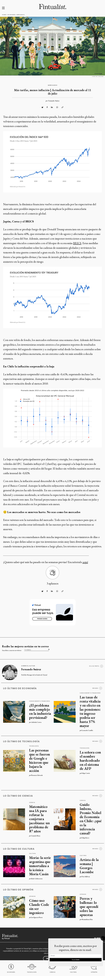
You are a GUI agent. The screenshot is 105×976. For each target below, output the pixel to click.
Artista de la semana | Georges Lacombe (89, 865)
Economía (11, 15)
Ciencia (32, 802)
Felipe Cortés (86, 773)
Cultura (32, 853)
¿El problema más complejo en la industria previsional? (40, 711)
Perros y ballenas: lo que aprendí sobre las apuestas (89, 906)
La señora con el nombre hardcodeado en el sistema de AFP (90, 760)
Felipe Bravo (85, 838)
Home (4, 15)
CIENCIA (52, 972)
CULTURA (73, 972)
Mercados (20, 15)
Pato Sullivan (86, 877)
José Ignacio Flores (37, 917)
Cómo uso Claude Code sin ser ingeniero (39, 906)
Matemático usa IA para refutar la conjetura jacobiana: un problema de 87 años (39, 818)
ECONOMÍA (11, 972)
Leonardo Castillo (87, 730)
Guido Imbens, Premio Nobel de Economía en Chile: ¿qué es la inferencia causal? (91, 819)
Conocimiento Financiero (39, 701)
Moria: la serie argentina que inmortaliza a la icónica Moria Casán (40, 865)
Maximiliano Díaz (87, 919)
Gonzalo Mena (35, 836)
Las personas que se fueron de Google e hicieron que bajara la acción (39, 760)
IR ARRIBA (98, 938)
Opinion (32, 896)
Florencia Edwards (37, 775)
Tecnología (34, 746)
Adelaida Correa (36, 722)
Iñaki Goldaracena (37, 879)
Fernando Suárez (53, 101)
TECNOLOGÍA (32, 972)
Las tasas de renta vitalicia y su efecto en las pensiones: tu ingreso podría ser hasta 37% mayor (90, 711)
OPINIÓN (94, 972)
